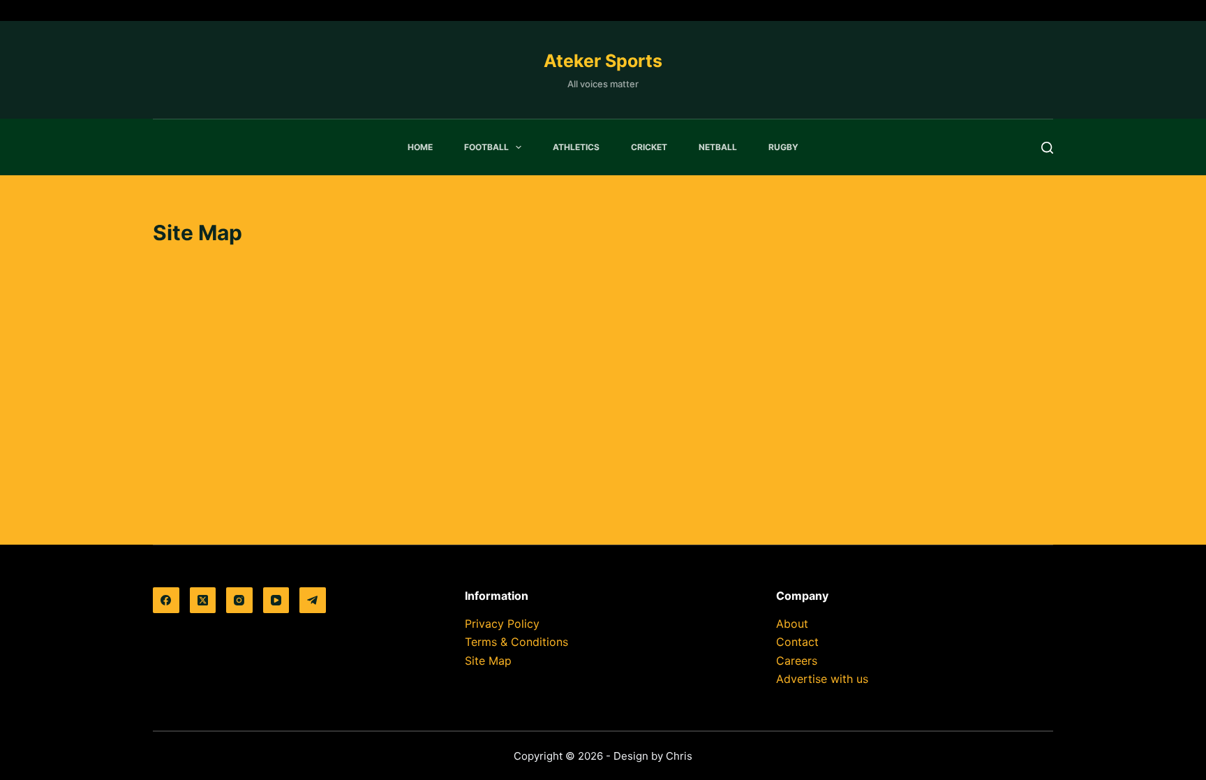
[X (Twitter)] (203, 600)
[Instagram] (239, 600)
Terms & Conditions (516, 642)
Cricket (649, 147)
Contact (797, 642)
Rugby (783, 147)
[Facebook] (166, 600)
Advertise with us (822, 679)
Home (420, 147)
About (792, 624)
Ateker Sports (603, 60)
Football (486, 147)
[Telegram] (312, 600)
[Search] (1047, 148)
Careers (796, 661)
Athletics (576, 147)
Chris (679, 756)
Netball (718, 147)
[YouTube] (276, 600)
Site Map (488, 661)
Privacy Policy (502, 624)
